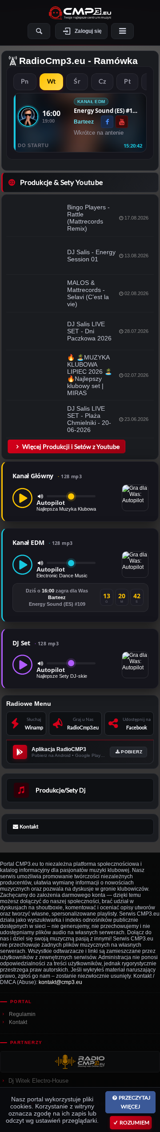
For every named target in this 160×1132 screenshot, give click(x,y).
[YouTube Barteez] (122, 122)
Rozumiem (134, 1122)
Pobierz (131, 751)
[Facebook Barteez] (107, 122)
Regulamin (22, 1014)
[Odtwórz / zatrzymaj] (22, 498)
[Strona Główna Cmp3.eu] (80, 13)
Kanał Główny (47, 476)
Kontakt (18, 1022)
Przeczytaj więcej (134, 1102)
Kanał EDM (42, 542)
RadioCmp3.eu (52, 61)
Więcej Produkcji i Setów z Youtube (71, 446)
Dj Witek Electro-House (38, 1080)
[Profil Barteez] (28, 116)
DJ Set (35, 643)
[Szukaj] (39, 31)
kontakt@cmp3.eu (60, 982)
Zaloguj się (88, 31)
